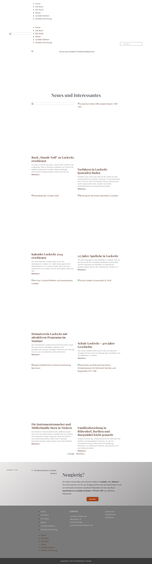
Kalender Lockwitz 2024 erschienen (47, 256)
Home (37, 3)
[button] (73, 24)
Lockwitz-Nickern (42, 16)
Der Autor (39, 9)
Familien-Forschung (43, 19)
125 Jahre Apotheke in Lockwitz (98, 256)
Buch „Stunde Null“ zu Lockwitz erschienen (52, 159)
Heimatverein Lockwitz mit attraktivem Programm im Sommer (49, 337)
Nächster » (80, 454)
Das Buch (39, 6)
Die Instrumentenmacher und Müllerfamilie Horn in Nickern (51, 426)
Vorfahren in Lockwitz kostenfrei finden (92, 171)
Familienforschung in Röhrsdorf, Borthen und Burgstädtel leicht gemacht (95, 431)
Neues (38, 13)
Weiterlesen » (35, 174)
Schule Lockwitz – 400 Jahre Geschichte (96, 345)
